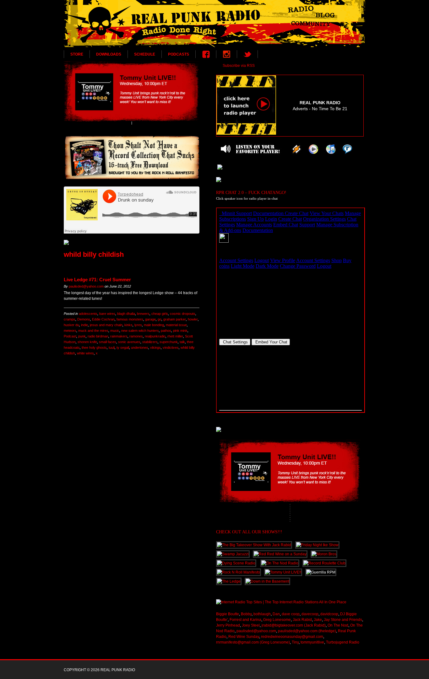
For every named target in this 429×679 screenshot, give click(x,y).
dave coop (291, 614)
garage (150, 319)
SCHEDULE (144, 54)
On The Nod (338, 625)
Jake (318, 619)
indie (84, 325)
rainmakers (119, 336)
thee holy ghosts (94, 347)
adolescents (88, 313)
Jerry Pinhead (228, 625)
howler (193, 319)
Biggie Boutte (227, 614)
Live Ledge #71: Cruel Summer (97, 279)
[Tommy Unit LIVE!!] (131, 91)
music (114, 330)
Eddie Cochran (103, 319)
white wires (85, 353)
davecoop (309, 614)
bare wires (107, 313)
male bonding (154, 325)
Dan (276, 614)
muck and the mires (93, 330)
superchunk (169, 342)
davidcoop (329, 614)
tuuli (112, 347)
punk (82, 336)
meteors (70, 330)
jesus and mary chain (106, 325)
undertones (139, 347)
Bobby (246, 614)
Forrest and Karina (245, 619)
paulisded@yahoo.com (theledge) (307, 631)
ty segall (123, 347)
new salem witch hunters (140, 330)
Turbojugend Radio (342, 642)
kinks (128, 325)
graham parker (174, 319)
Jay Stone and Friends (343, 619)
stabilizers (150, 342)
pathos (166, 330)
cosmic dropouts (182, 313)
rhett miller (175, 336)
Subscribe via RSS (239, 65)
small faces (107, 342)
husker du (71, 325)
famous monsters (130, 319)
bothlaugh (262, 614)
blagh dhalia (126, 313)
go (159, 319)
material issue (176, 325)
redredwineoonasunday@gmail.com (292, 636)
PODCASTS (178, 54)
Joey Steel (251, 625)
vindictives (171, 347)
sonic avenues (129, 342)
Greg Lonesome (277, 619)
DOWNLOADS (108, 54)
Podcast (70, 336)
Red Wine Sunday (243, 636)
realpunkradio (155, 336)
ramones (136, 336)
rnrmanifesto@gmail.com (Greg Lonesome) (253, 642)
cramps (69, 319)
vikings (155, 347)
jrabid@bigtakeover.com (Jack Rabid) (294, 625)
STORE (76, 54)
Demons (83, 319)
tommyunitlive (312, 642)
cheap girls (159, 313)
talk (182, 342)
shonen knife (87, 342)
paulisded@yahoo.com (86, 286)
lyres (138, 325)
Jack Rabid (302, 619)
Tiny (295, 642)
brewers (143, 313)
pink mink (180, 330)
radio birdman (98, 336)
